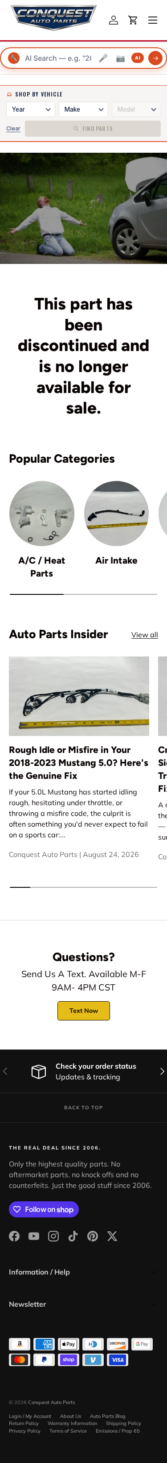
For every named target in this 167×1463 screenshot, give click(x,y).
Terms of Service (68, 1431)
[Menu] (153, 20)
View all (144, 634)
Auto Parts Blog (108, 1416)
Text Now (83, 1011)
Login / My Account (30, 1416)
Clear (13, 128)
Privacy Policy (25, 1431)
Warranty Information (72, 1423)
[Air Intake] (116, 513)
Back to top (83, 1107)
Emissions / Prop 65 (118, 1431)
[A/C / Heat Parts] (41, 513)
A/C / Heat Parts (41, 567)
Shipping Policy (123, 1423)
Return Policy (24, 1423)
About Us (70, 1416)
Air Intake (116, 560)
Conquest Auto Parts (51, 1402)
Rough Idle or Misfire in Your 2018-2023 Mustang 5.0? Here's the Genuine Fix (78, 762)
